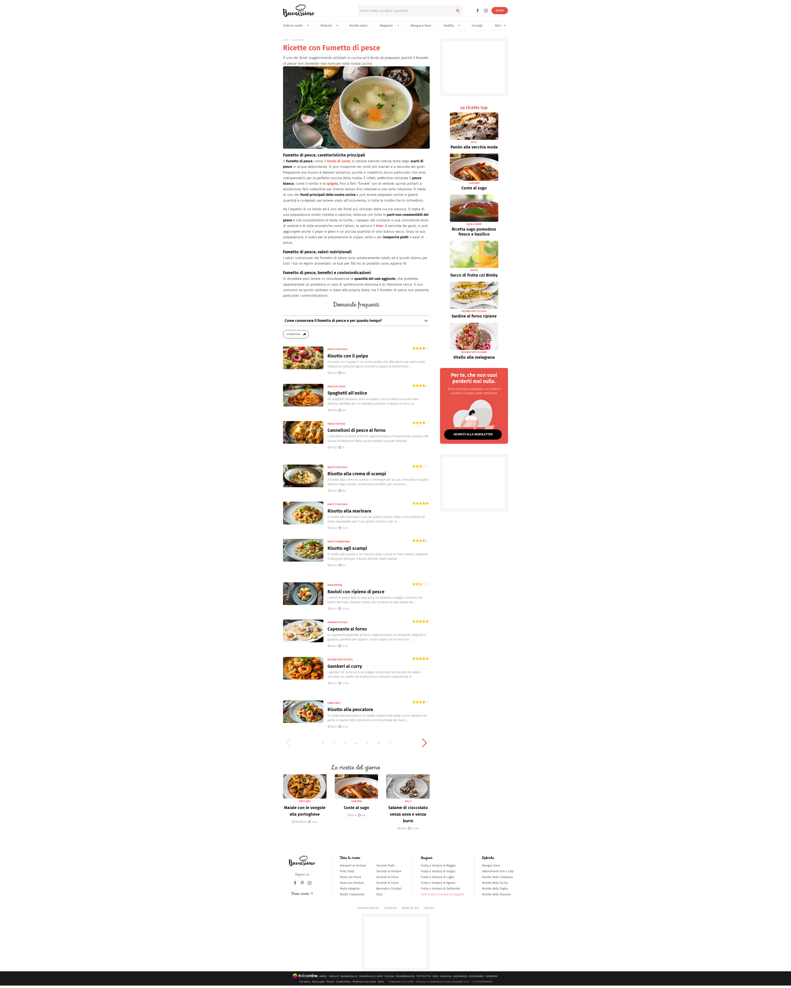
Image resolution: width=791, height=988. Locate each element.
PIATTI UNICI (305, 801)
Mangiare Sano (421, 25)
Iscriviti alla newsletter (473, 434)
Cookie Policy (343, 981)
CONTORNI (356, 801)
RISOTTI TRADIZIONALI (339, 541)
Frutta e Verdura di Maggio (438, 865)
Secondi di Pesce (387, 877)
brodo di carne (338, 161)
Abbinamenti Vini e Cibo (498, 871)
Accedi (500, 10)
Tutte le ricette (293, 25)
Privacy (330, 981)
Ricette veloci (358, 25)
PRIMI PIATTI (334, 703)
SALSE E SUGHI (474, 224)
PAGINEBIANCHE (405, 976)
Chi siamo (304, 981)
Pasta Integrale (350, 888)
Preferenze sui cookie (364, 981)
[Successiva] (424, 743)
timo (379, 226)
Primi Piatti (347, 871)
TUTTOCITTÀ (423, 976)
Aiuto (381, 981)
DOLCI (408, 801)
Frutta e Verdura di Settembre (440, 888)
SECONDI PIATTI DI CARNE (474, 352)
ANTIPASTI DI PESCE (337, 622)
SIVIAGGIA (446, 976)
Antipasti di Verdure (353, 865)
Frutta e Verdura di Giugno (438, 871)
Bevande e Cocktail (388, 888)
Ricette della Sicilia (495, 883)
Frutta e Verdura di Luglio (437, 877)
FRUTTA (474, 270)
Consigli (477, 25)
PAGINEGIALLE (349, 976)
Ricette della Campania (497, 877)
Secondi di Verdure (388, 871)
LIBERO (322, 976)
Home (286, 40)
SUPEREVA (491, 976)
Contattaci (390, 908)
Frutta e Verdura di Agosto (438, 883)
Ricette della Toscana (496, 894)
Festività (326, 25)
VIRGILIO (334, 976)
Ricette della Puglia (495, 888)
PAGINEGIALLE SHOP (371, 976)
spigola (332, 183)
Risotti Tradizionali (352, 894)
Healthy (448, 25)
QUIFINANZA (460, 976)
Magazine (386, 25)
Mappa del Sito (410, 908)
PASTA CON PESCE (336, 386)
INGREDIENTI (298, 40)
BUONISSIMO (476, 976)
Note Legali (318, 981)
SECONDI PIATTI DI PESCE (340, 659)
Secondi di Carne (387, 883)
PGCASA (389, 976)
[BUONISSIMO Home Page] (299, 11)
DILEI (435, 976)
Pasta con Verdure (352, 883)
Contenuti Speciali (368, 908)
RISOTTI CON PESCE (338, 349)
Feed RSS (429, 908)
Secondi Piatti (385, 865)
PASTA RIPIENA (335, 585)
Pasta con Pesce (350, 877)
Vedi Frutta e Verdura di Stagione (443, 894)
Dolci (379, 894)
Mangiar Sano (491, 865)
